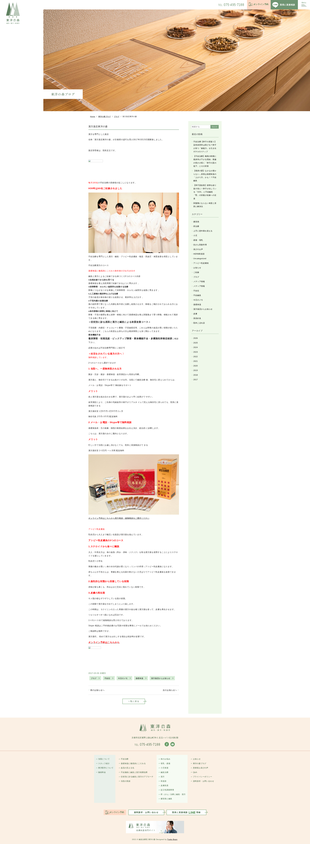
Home (92, 116)
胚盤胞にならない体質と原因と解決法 (204, 204)
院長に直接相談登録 (186, 812)
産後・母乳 (198, 240)
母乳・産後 (165, 763)
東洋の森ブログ (104, 116)
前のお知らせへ (97, 690)
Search (214, 127)
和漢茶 (163, 781)
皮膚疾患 (164, 785)
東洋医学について (105, 768)
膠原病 (196, 222)
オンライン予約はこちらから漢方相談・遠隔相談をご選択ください (118, 518)
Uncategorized (199, 258)
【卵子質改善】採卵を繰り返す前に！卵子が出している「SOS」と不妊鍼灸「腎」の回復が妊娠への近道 (204, 191)
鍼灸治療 (164, 772)
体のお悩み (165, 759)
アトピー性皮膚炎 (201, 263)
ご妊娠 (196, 272)
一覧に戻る (133, 701)
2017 (195, 380)
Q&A (195, 772)
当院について (104, 759)
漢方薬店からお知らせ (160, 678)
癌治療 (196, 226)
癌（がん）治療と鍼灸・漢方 (173, 794)
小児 (195, 235)
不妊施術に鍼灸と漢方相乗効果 (134, 772)
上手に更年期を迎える (203, 231)
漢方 (163, 777)
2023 (195, 352)
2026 (195, 338)
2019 (195, 370)
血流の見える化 (127, 768)
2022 (195, 357)
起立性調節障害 (167, 790)
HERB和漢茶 (199, 254)
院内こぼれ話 (199, 323)
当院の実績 (125, 781)
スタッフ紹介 (104, 763)
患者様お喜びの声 (200, 768)
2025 (195, 343)
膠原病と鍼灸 (166, 799)
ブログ (116, 116)
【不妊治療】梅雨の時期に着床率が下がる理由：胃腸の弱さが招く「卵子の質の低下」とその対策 (204, 161)
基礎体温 (139, 678)
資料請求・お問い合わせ (203, 781)
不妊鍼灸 (197, 295)
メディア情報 (199, 281)
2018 (195, 375)
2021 (195, 361)
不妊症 (107, 678)
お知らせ (197, 268)
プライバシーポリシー (202, 777)
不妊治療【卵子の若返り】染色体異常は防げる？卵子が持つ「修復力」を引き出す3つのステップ (204, 147)
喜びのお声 (198, 249)
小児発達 (164, 768)
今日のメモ (123, 678)
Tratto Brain (172, 839)
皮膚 (195, 314)
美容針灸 (197, 318)
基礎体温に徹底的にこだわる (133, 763)
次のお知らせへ (170, 690)
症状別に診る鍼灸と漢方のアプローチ (137, 777)
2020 (195, 366)
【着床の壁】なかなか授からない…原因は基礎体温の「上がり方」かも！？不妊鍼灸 (204, 176)
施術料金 (102, 772)
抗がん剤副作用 (200, 245)
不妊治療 (124, 759)
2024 (195, 347)
